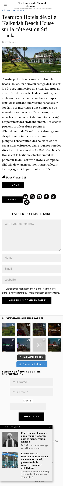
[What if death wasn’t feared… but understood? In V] (23, 345)
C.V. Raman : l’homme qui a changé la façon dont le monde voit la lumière (34, 437)
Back (14, 185)
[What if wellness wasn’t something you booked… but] (39, 329)
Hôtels (6, 11)
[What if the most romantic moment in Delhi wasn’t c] (54, 345)
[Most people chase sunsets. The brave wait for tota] (8, 345)
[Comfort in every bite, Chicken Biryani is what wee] (54, 329)
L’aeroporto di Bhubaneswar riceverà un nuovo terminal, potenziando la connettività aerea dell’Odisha (34, 460)
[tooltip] (25, 196)
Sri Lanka (18, 11)
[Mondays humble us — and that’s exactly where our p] (23, 329)
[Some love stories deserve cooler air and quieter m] (8, 329)
